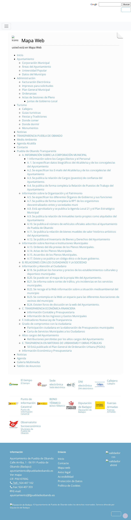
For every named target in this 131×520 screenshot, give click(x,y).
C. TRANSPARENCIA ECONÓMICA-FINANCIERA (48, 308)
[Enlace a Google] (94, 4)
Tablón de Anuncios (29, 366)
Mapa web (64, 467)
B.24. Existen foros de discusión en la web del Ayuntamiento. (63, 304)
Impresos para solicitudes (37, 86)
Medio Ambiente (27, 139)
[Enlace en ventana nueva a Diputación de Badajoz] (21, 504)
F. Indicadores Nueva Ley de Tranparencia (47, 320)
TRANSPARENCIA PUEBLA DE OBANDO (39, 136)
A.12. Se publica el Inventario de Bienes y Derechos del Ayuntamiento (68, 239)
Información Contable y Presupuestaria (50, 312)
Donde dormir (30, 124)
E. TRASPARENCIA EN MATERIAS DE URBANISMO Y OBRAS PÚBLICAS (62, 343)
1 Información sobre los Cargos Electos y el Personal (58, 159)
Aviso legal (64, 472)
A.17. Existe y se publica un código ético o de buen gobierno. (63, 258)
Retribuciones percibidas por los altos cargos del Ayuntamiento (65, 339)
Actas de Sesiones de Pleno (38, 97)
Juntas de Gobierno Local (42, 101)
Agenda (21, 358)
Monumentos (30, 128)
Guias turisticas (31, 112)
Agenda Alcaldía (26, 143)
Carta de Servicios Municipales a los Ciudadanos (56, 331)
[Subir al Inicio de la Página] (125, 515)
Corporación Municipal (36, 63)
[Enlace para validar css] (113, 455)
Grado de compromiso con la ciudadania (46, 324)
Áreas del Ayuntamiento (36, 66)
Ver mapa (16, 475)
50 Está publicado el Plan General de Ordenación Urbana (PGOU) (66, 347)
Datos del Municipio (34, 74)
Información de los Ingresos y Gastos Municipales (57, 316)
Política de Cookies (69, 485)
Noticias (22, 132)
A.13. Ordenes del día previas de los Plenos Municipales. (60, 247)
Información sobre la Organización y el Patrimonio (52, 193)
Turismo (22, 105)
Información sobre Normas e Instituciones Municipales (55, 243)
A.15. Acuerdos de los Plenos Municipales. (52, 254)
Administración (26, 78)
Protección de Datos (70, 481)
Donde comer (30, 120)
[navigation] (110, 4)
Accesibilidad (65, 476)
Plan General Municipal (36, 89)
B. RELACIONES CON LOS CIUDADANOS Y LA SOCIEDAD (54, 262)
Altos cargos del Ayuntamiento (40, 335)
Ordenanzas (29, 93)
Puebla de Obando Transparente (36, 151)
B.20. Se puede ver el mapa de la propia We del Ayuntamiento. (64, 278)
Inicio (20, 55)
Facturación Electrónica (36, 82)
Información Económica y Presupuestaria (47, 350)
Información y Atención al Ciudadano (44, 266)
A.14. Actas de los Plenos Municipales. (49, 251)
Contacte (22, 147)
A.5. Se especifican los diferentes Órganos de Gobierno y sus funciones (69, 197)
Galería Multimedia (28, 362)
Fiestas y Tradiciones (34, 116)
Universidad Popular (34, 70)
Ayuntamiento (25, 59)
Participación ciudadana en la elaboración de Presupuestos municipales (70, 327)
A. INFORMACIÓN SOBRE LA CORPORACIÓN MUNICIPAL (54, 155)
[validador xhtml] (113, 463)
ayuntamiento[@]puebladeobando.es (32, 495)
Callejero (27, 109)
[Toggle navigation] (6, 26)
